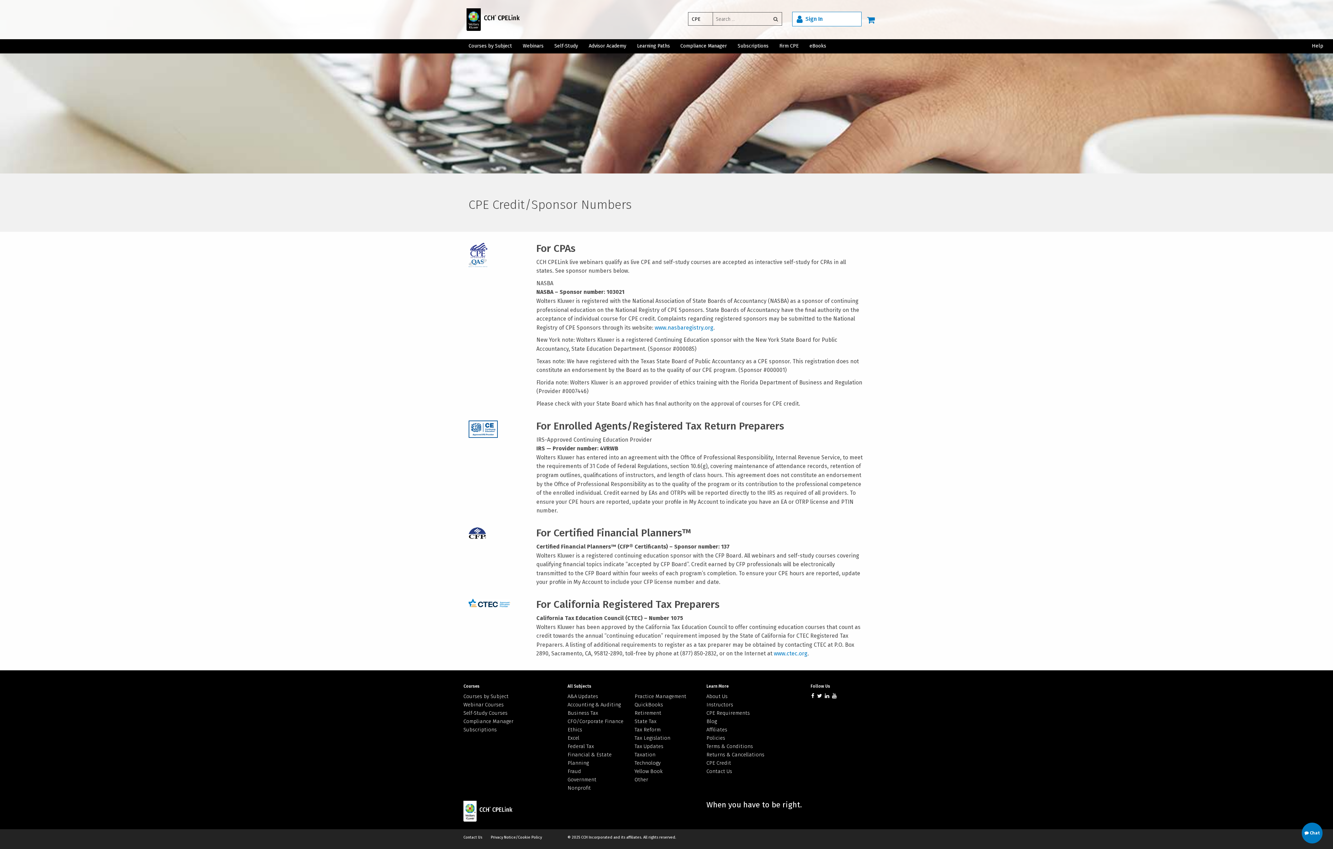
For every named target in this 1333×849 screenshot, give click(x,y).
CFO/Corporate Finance (595, 721)
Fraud (574, 771)
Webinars (533, 46)
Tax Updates (649, 746)
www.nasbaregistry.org (684, 327)
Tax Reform (648, 730)
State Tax (645, 721)
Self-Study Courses (485, 713)
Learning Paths (653, 46)
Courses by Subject (490, 46)
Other (641, 779)
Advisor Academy (607, 46)
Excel (573, 738)
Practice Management (660, 696)
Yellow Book (649, 771)
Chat (1314, 833)
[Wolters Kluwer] (489, 19)
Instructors (719, 705)
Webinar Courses (483, 705)
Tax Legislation (652, 738)
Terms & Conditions (729, 746)
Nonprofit (579, 788)
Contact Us (719, 771)
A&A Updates (583, 696)
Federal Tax (581, 746)
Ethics (575, 730)
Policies (715, 738)
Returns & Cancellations (735, 755)
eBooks (818, 46)
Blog (711, 721)
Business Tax (583, 713)
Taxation (645, 755)
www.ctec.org (790, 653)
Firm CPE (789, 46)
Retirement (648, 713)
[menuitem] (737, 19)
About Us (717, 696)
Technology (648, 763)
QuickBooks (649, 705)
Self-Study (566, 46)
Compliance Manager (703, 46)
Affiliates (716, 730)
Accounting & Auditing (594, 705)
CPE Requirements (728, 713)
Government (582, 779)
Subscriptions (753, 46)
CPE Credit (718, 763)
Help (1317, 46)
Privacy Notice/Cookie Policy (516, 837)
